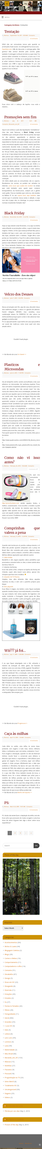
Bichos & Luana (10, 946)
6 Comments (34, 38)
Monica (6, 35)
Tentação (11, 31)
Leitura (7, 1034)
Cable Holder (8, 557)
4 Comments (34, 124)
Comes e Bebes (11, 958)
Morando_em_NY (14, 124)
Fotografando (10, 1014)
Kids (6, 1030)
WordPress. (28, 1143)
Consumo (32, 35)
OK (36, 846)
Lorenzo (8, 1042)
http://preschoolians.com (10, 503)
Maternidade (10, 1050)
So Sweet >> (21, 354)
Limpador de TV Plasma (11, 577)
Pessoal (8, 1073)
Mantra (21, 1143)
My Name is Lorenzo (15, 1119)
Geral (7, 1018)
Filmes (7, 1010)
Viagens (8, 1093)
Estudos (8, 998)
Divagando (9, 986)
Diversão (8, 990)
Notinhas (8, 1065)
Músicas (8, 1061)
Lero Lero (8, 1038)
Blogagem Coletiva (12, 950)
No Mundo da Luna (14, 1105)
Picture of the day (11, 1124)
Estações (8, 994)
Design (7, 978)
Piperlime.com (7, 49)
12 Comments (33, 810)
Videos (7, 1097)
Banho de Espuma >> (24, 792)
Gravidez (8, 1022)
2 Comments (34, 301)
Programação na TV (12, 1077)
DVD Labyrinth (8, 587)
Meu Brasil (9, 1054)
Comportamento (11, 962)
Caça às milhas (16, 733)
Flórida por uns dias (12, 1111)
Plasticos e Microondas (22, 366)
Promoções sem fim (20, 117)
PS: (6, 803)
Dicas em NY (9, 982)
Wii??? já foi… (15, 650)
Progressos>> (22, 723)
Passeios (8, 1069)
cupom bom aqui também (26, 195)
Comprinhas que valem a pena (22, 530)
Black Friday (14, 213)
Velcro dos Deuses (18, 294)
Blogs (7, 954)
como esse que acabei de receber (21, 186)
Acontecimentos (11, 942)
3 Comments (34, 220)
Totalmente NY (10, 1085)
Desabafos (9, 974)
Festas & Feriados (12, 1006)
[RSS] (39, 4)
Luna (6, 1046)
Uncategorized (10, 1089)
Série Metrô (9, 1081)
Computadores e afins (13, 966)
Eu (6, 1002)
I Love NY (8, 1026)
